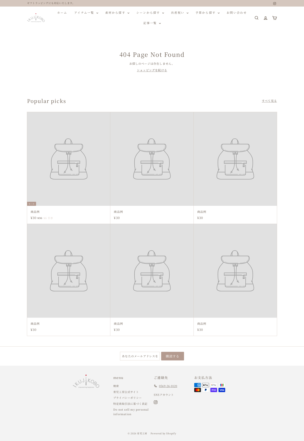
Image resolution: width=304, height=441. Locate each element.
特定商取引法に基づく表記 (130, 403)
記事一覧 (150, 23)
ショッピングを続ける (152, 70)
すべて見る (269, 101)
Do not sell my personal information (131, 412)
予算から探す (206, 13)
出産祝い (178, 13)
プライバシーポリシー (127, 397)
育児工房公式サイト (126, 392)
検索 (116, 386)
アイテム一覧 (84, 13)
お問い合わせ (237, 13)
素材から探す (116, 13)
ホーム (62, 13)
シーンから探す (148, 13)
